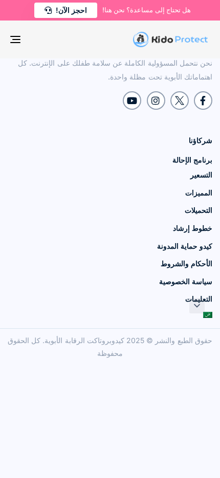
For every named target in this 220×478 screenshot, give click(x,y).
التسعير (201, 174)
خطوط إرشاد (192, 228)
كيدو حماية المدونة (184, 246)
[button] (197, 305)
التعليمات (198, 298)
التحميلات (198, 210)
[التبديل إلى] (161, 315)
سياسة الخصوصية (185, 281)
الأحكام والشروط (186, 263)
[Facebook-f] (203, 100)
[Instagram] (156, 100)
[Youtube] (132, 100)
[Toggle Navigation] (43, 39)
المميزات (198, 192)
